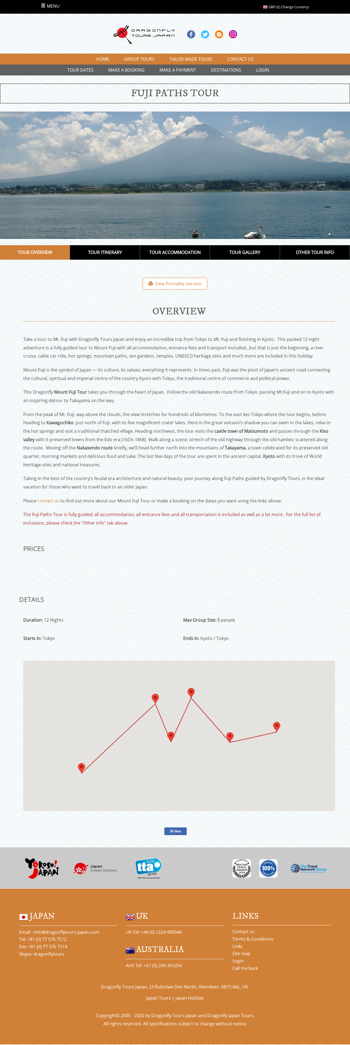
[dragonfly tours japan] (143, 34)
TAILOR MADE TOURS (190, 59)
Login (238, 961)
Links (237, 946)
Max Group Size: (199, 620)
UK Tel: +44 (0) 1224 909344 (154, 932)
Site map (241, 953)
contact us (48, 501)
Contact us (243, 932)
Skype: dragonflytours (41, 954)
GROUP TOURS (139, 59)
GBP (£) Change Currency (288, 6)
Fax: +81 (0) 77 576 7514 (43, 947)
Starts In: (32, 638)
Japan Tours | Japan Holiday (175, 998)
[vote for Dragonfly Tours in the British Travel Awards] (241, 868)
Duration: (33, 620)
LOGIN (262, 70)
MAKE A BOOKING (126, 70)
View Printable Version (177, 284)
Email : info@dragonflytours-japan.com (59, 932)
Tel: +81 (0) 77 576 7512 (42, 939)
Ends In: (191, 638)
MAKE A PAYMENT (177, 70)
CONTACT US (240, 59)
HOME (102, 59)
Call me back (245, 968)
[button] (276, 727)
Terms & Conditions (252, 939)
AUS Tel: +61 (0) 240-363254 (154, 965)
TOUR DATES (80, 70)
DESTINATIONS (226, 70)
